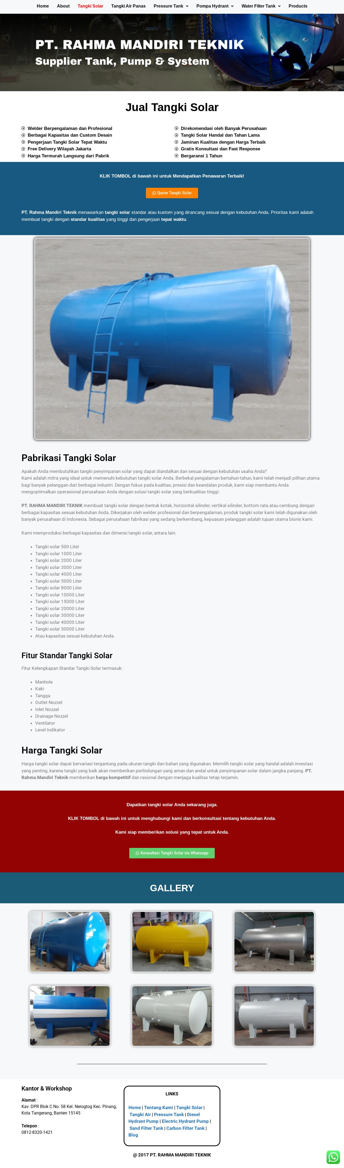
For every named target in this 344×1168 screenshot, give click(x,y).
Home (43, 6)
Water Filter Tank (258, 6)
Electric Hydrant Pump (185, 1121)
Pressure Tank (168, 6)
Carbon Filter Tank (185, 1128)
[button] (171, 6)
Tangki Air (140, 1114)
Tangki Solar (90, 6)
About (63, 6)
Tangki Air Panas (128, 6)
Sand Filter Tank (146, 1128)
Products (298, 6)
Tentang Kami (158, 1107)
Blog (133, 1135)
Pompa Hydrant (212, 6)
